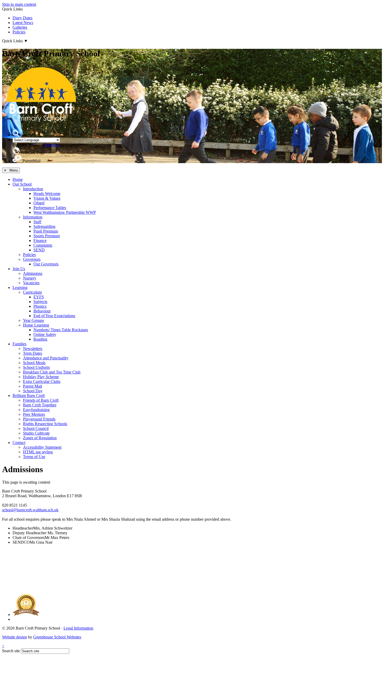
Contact (19, 442)
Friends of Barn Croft (41, 400)
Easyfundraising (36, 409)
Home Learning (36, 325)
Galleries (20, 27)
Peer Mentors (34, 414)
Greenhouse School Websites (57, 637)
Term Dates (32, 353)
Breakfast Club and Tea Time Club (51, 372)
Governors (31, 259)
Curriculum (32, 292)
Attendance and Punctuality (45, 358)
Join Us (19, 268)
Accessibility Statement (42, 447)
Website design (14, 637)
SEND (39, 250)
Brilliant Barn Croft (29, 395)
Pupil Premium (45, 231)
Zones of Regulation (40, 438)
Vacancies (31, 283)
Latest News (23, 22)
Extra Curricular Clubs (41, 381)
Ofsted (38, 203)
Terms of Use (34, 456)
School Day (33, 391)
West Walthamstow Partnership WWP (64, 212)
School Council (36, 428)
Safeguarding (44, 226)
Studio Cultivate (36, 433)
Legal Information (78, 628)
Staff (37, 222)
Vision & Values (46, 198)
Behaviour (42, 311)
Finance (39, 240)
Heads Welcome (46, 193)
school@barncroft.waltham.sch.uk (30, 510)
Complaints (42, 245)
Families (19, 344)
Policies (19, 32)
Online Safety (44, 334)
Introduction (33, 189)
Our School (22, 184)
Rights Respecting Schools (45, 424)
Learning (20, 287)
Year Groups (33, 320)
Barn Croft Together (39, 405)
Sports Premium (46, 236)
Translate (51, 145)
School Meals (34, 362)
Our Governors (46, 264)
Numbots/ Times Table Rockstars (60, 330)
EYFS (38, 297)
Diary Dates (22, 18)
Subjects (40, 301)
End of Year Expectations (54, 315)
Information (32, 217)
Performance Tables (49, 207)
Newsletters (32, 348)
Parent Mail (32, 386)
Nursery (29, 278)
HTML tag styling (38, 452)
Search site (11, 651)
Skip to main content (19, 4)
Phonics (39, 306)
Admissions (32, 273)
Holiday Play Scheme (41, 377)
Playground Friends (39, 419)
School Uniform (36, 367)
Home (18, 179)
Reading (40, 339)
